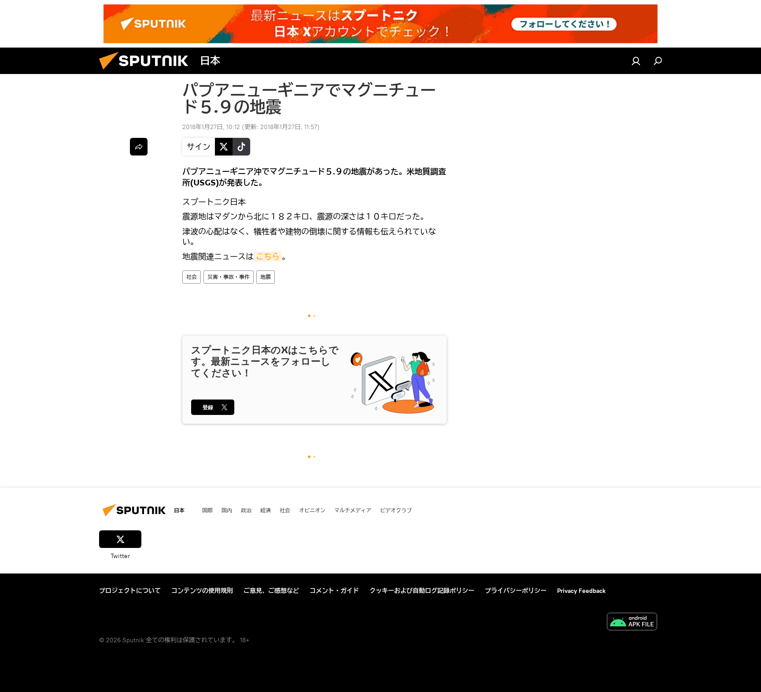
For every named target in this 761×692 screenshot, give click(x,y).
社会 (191, 277)
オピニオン (312, 510)
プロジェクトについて (130, 591)
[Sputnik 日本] (147, 72)
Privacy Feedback (581, 591)
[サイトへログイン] (636, 61)
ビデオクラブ (396, 510)
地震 (265, 277)
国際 (207, 510)
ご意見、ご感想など (271, 591)
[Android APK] (632, 623)
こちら (268, 257)
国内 (227, 510)
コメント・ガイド (334, 591)
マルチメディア (352, 510)
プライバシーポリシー (516, 591)
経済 (265, 510)
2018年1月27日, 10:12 (211, 127)
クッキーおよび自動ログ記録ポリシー (421, 591)
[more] (139, 146)
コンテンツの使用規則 (202, 591)
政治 (246, 510)
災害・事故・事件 (228, 277)
